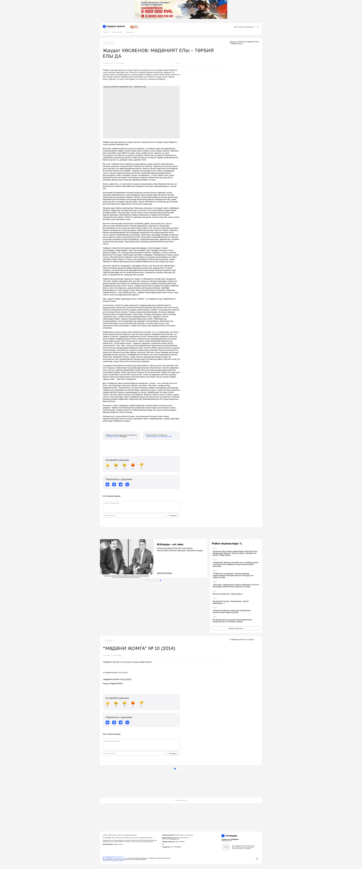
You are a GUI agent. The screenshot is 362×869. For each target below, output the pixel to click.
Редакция (129, 32)
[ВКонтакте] (107, 484)
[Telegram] (121, 484)
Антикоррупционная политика (113, 857)
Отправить (173, 515)
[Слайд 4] (157, 580)
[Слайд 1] (146, 580)
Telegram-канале (113, 436)
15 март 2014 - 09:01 (108, 655)
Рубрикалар (118, 32)
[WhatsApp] (127, 484)
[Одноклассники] (114, 484)
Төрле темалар (181, 800)
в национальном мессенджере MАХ (159, 436)
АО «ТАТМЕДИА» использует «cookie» (115, 858)
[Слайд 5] (160, 580)
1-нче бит (108, 640)
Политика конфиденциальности (113, 860)
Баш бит (106, 32)
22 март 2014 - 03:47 (108, 63)
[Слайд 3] (153, 580)
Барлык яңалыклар (236, 628)
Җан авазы (109, 43)
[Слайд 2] (150, 580)
